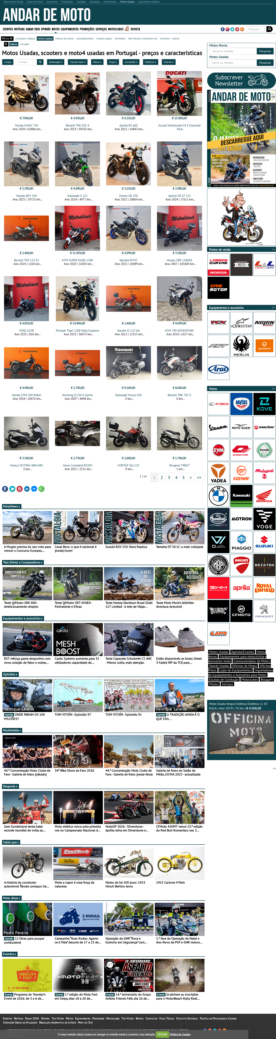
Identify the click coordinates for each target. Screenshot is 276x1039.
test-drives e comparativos (142, 38)
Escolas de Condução (224, 679)
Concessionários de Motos (252, 661)
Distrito (168, 61)
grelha (13, 44)
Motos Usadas (219, 652)
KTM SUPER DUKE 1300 (77, 260)
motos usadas (45, 38)
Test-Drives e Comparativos (21, 562)
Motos (69, 1018)
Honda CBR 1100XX (179, 260)
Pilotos (214, 684)
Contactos (151, 1018)
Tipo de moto (77, 61)
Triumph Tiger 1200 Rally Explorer (77, 330)
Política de (180, 1034)
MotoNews (10, 506)
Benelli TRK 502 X (77, 125)
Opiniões (9, 674)
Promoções (87, 29)
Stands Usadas (219, 666)
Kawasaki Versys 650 (128, 395)
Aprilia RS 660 (128, 125)
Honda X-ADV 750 (26, 125)
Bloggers (267, 679)
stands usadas (104, 38)
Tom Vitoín (58, 1018)
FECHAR (162, 1034)
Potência (150, 61)
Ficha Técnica (166, 1018)
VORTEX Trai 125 (128, 465)
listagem (24, 44)
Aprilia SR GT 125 (179, 196)
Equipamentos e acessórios (22, 618)
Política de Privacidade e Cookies (218, 1018)
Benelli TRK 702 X (179, 395)
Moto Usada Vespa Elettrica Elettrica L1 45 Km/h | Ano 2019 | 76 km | (238, 706)
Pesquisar (265, 51)
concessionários (85, 38)
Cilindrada (130, 61)
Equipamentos (82, 1018)
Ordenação (55, 61)
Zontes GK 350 (128, 196)
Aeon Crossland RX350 (77, 465)
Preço (112, 61)
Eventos (8, 29)
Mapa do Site (85, 1022)
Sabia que (10, 842)
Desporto (9, 786)
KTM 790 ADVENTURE (179, 330)
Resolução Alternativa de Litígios (57, 1022)
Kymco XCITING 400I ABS (26, 465)
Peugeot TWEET (179, 465)
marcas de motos (64, 38)
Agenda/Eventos (242, 652)
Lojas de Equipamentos (235, 670)
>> (199, 477)
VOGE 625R (26, 330)
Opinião (46, 29)
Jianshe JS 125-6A (128, 330)
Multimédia (11, 730)
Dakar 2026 (33, 29)
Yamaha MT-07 (128, 260)
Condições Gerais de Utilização (20, 1022)
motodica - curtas (169, 38)
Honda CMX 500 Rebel (26, 395)
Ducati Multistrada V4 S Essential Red (179, 127)
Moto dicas (10, 898)
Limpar (7, 61)
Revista (135, 29)
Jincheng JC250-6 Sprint (77, 395)
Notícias (18, 1018)
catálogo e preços (25, 38)
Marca (96, 61)
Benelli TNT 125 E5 (26, 260)
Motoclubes (115, 29)
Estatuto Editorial (187, 1018)
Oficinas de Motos (244, 666)
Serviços (227, 684)
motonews (120, 38)
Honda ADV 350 (26, 196)
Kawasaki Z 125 (77, 196)
